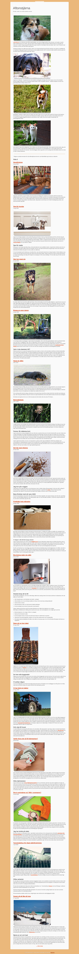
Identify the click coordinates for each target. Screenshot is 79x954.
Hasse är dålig (18, 361)
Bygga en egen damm (21, 310)
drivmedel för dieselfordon (24, 722)
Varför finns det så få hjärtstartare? (25, 739)
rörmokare (34, 588)
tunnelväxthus (34, 874)
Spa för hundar (18, 206)
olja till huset (61, 730)
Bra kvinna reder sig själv (22, 555)
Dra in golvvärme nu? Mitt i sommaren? (27, 792)
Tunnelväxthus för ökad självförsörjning (27, 843)
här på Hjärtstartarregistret (30, 782)
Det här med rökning (20, 448)
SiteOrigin (52, 952)
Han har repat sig (19, 259)
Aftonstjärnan (16, 42)
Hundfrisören (18, 162)
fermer (50, 886)
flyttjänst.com (35, 541)
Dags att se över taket (21, 623)
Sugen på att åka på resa (22, 896)
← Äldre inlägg (39, 946)
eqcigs (48, 489)
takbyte (24, 667)
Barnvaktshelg (18, 400)
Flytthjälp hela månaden (21, 501)
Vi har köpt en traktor (20, 688)
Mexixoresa (32, 932)
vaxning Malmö (16, 242)
